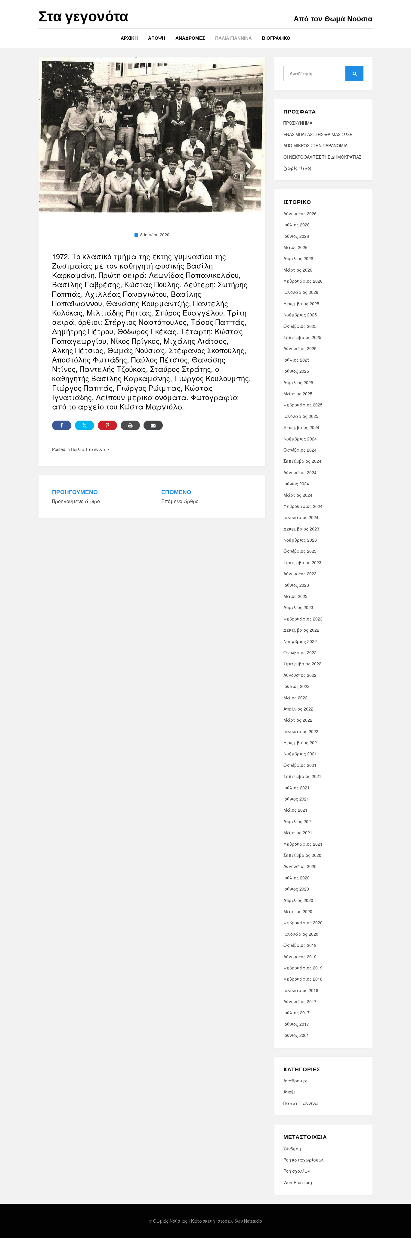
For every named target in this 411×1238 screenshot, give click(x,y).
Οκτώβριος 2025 (300, 326)
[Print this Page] (130, 425)
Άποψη (156, 38)
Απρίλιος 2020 (298, 900)
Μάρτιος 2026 (297, 270)
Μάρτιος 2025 (297, 393)
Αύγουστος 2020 (300, 866)
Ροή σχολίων (296, 1171)
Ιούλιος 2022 (296, 686)
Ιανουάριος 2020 (300, 934)
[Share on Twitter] (84, 425)
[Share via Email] (153, 425)
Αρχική (129, 38)
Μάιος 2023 (295, 596)
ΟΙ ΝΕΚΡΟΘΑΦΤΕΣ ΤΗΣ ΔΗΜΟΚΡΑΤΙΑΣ (322, 157)
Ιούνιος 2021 (296, 799)
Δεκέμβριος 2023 (301, 529)
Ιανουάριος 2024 (300, 517)
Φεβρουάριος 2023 (303, 619)
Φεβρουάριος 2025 (303, 405)
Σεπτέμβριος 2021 (302, 776)
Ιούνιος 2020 (296, 889)
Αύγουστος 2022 (300, 675)
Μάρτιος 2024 (297, 495)
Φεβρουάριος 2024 (303, 506)
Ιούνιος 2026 (296, 236)
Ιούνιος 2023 (296, 585)
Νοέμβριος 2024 (300, 439)
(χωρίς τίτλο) (297, 168)
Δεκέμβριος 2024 (301, 427)
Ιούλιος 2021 (296, 788)
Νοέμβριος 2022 (300, 641)
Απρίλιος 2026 (298, 258)
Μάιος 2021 (295, 810)
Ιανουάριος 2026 (300, 292)
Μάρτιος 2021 (297, 832)
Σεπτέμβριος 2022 (302, 664)
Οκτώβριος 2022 (300, 652)
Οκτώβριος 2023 (300, 551)
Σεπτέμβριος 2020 (302, 855)
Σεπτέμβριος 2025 (302, 337)
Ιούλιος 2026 (296, 225)
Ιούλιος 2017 (296, 1012)
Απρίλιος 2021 (298, 821)
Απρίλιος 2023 (298, 607)
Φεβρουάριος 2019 (303, 968)
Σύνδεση (292, 1149)
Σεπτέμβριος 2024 (302, 461)
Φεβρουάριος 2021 (303, 844)
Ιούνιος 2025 (296, 371)
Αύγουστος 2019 (300, 956)
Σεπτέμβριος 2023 (302, 562)
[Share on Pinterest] (107, 425)
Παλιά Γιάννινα (233, 38)
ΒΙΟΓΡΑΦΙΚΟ (276, 38)
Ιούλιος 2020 (296, 878)
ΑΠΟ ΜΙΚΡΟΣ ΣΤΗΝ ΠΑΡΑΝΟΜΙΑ (315, 145)
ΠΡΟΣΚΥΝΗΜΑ (297, 123)
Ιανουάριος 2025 (300, 416)
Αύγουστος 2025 (300, 348)
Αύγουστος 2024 (300, 472)
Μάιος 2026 (295, 247)
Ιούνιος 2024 (296, 484)
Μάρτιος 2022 (297, 720)
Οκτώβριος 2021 (300, 765)
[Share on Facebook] (61, 425)
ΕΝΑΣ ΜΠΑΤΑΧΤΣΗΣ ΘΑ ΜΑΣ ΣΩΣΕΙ (318, 134)
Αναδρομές (190, 38)
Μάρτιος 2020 (297, 911)
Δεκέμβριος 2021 (301, 742)
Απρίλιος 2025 (298, 382)
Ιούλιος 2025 (296, 360)
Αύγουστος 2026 (300, 213)
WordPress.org (297, 1182)
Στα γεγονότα (83, 16)
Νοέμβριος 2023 (300, 540)
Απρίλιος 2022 (298, 709)
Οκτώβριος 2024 (300, 450)
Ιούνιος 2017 (296, 1024)
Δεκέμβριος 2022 (301, 630)
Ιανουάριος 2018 (300, 990)
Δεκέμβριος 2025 (301, 303)
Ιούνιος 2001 (296, 1035)
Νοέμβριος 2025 (300, 315)
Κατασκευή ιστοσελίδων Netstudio (226, 1221)
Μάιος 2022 (295, 698)
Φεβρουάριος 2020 (303, 922)
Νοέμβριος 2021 (300, 754)
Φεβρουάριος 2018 (303, 979)
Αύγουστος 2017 (300, 1001)
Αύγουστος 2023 (300, 574)
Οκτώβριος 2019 (300, 945)
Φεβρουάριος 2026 (303, 281)
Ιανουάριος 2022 (300, 731)
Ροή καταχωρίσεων (303, 1160)
